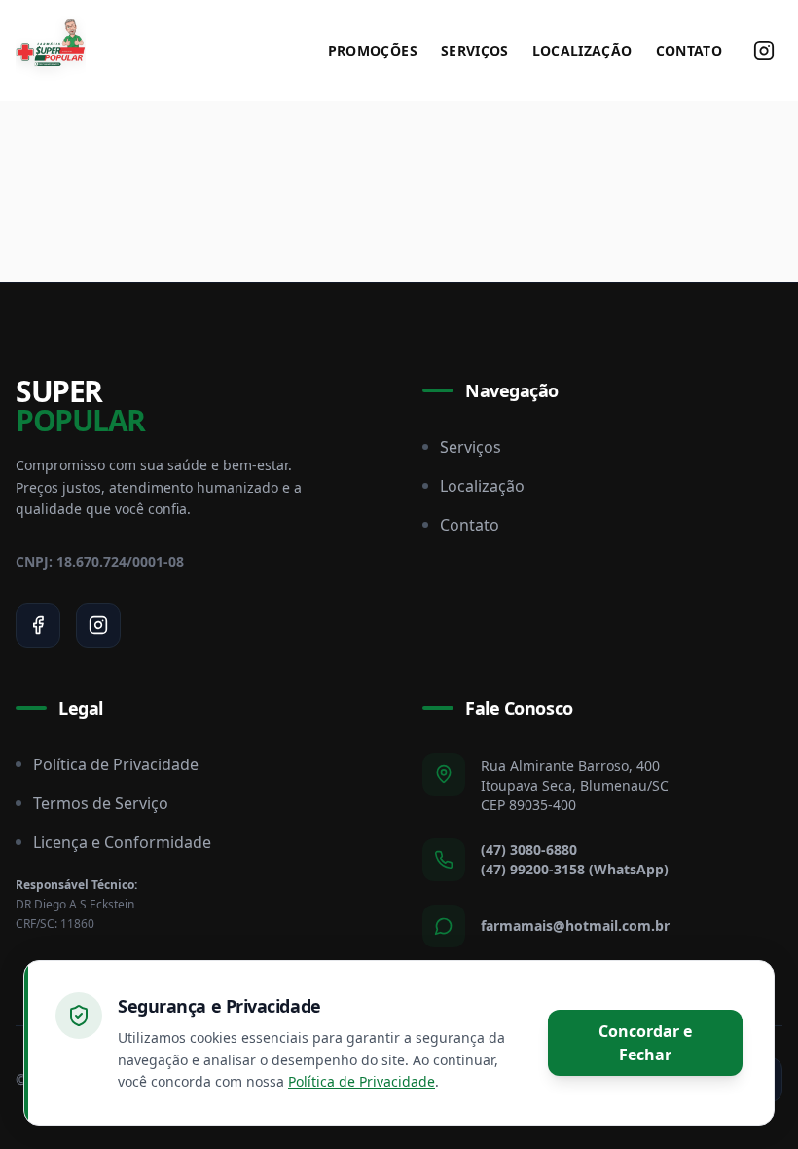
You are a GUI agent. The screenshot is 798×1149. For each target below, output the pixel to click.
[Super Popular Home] (51, 51)
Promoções (372, 50)
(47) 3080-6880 (529, 849)
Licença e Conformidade (122, 842)
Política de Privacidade (116, 764)
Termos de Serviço (100, 803)
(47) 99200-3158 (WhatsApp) (575, 869)
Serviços (475, 50)
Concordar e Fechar (645, 1042)
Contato (689, 50)
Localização (582, 50)
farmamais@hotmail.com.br (575, 925)
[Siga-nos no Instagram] (763, 50)
